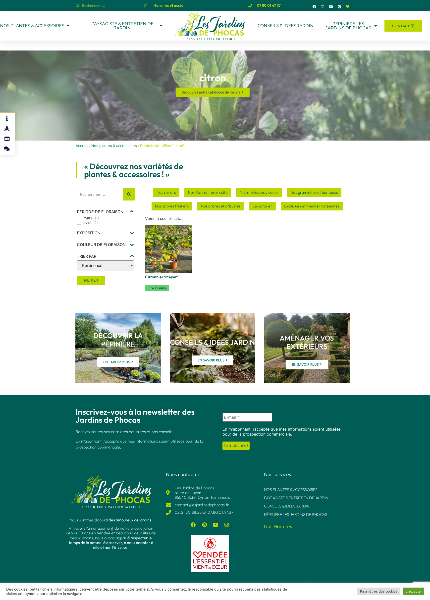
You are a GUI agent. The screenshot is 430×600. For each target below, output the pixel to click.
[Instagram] (323, 6)
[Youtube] (331, 6)
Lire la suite (157, 288)
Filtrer (91, 280)
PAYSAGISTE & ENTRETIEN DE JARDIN (122, 26)
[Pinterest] (339, 6)
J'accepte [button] (413, 591)
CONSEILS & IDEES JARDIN (286, 25)
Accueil (82, 146)
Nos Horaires (278, 526)
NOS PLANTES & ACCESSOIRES (32, 26)
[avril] (79, 223)
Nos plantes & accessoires (114, 146)
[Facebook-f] (314, 6)
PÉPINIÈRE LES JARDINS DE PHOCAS (348, 26)
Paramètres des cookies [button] (378, 591)
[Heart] (347, 6)
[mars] (79, 218)
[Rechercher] (129, 194)
